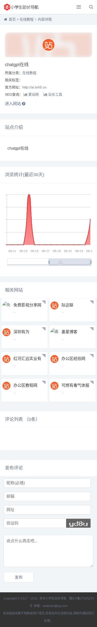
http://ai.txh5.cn (34, 87)
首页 (12, 19)
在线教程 (27, 19)
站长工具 (55, 94)
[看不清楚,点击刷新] (78, 523)
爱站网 (33, 94)
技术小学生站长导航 (52, 598)
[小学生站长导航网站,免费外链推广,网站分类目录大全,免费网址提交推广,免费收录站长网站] (21, 7)
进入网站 (13, 104)
